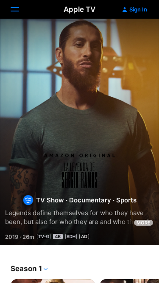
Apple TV (79, 9)
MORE (144, 223)
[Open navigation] (20, 9)
